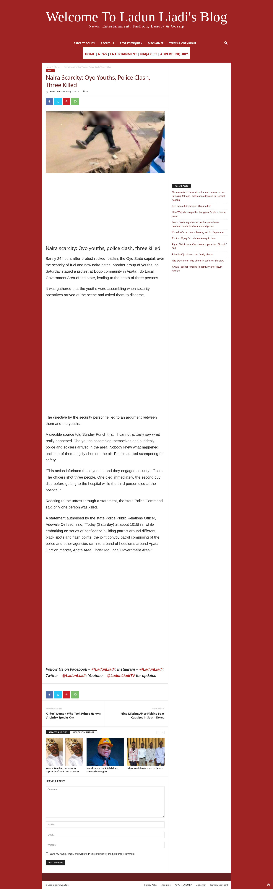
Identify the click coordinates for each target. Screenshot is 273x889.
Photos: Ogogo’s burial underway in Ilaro (193, 238)
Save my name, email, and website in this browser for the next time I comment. (92, 853)
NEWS (102, 54)
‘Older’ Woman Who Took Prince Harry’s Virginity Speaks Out (73, 715)
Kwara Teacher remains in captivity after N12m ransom (62, 770)
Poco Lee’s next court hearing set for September (198, 232)
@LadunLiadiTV (121, 676)
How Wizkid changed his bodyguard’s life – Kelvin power (198, 214)
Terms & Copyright (182, 43)
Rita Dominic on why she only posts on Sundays (198, 260)
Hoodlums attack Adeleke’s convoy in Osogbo (102, 770)
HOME (90, 54)
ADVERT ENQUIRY (131, 43)
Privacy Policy (84, 43)
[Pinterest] (66, 101)
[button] (226, 43)
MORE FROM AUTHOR (83, 732)
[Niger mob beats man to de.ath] (146, 752)
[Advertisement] (105, 182)
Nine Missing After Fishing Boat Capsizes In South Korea (142, 715)
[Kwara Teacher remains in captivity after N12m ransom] (64, 752)
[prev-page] (158, 732)
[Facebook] (49, 101)
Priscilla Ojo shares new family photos (192, 254)
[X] (58, 101)
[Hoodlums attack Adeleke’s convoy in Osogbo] (105, 752)
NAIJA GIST (148, 54)
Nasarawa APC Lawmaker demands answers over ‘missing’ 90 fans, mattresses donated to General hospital (198, 196)
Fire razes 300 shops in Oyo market (191, 206)
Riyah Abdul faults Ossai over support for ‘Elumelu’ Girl (199, 246)
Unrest (57, 67)
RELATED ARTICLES (58, 732)
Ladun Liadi (54, 91)
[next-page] (163, 732)
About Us (107, 43)
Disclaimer (156, 43)
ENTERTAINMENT (123, 54)
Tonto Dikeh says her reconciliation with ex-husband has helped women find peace (195, 224)
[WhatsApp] (75, 101)
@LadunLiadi (103, 669)
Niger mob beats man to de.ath (145, 768)
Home (48, 67)
